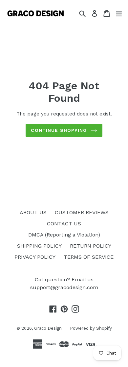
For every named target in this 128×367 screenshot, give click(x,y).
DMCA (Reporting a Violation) (64, 235)
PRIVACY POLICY (34, 257)
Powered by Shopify (91, 328)
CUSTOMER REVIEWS (82, 212)
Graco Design (48, 328)
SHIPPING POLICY (39, 246)
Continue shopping (59, 130)
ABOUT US (33, 212)
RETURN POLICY (90, 246)
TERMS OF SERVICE (89, 257)
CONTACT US (64, 223)
